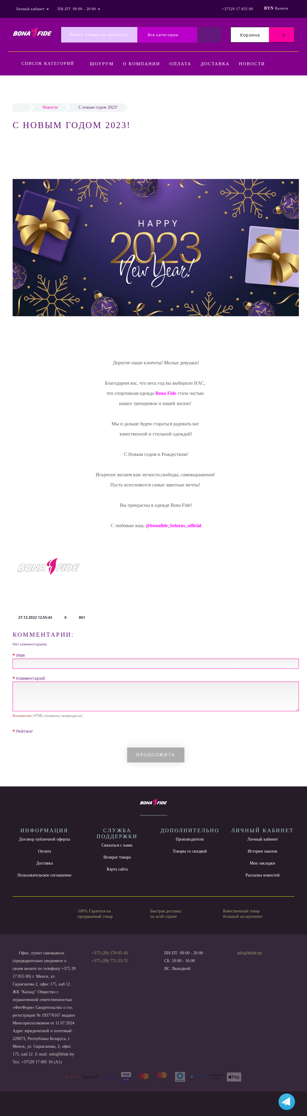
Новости (252, 63)
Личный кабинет (262, 839)
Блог (136, 88)
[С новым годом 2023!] (48, 566)
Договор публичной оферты (44, 839)
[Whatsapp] (234, 960)
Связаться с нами (117, 845)
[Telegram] (244, 961)
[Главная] (20, 107)
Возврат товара (117, 857)
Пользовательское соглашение (44, 875)
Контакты (104, 88)
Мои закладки (262, 863)
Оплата (180, 63)
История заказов (262, 851)
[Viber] (254, 961)
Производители (190, 839)
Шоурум (102, 63)
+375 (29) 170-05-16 (110, 953)
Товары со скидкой (190, 851)
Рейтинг (24, 731)
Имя (20, 655)
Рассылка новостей (263, 875)
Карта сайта (117, 869)
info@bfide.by (249, 953)
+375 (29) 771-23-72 (110, 961)
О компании (141, 63)
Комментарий (30, 678)
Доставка (215, 63)
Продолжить (155, 754)
